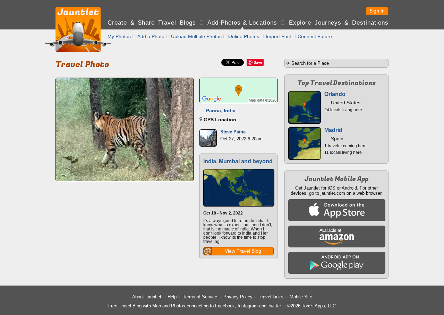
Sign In (377, 11)
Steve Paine (233, 131)
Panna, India (221, 110)
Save (258, 62)
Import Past (278, 36)
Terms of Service (200, 296)
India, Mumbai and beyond (238, 161)
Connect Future (315, 36)
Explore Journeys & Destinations (338, 22)
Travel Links (271, 296)
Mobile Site (301, 296)
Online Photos (243, 36)
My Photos (119, 36)
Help (172, 296)
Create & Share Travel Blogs (152, 22)
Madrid (333, 130)
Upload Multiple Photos (196, 36)
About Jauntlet (146, 296)
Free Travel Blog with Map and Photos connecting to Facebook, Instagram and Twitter (194, 305)
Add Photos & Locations (242, 22)
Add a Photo (150, 36)
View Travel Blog (243, 251)
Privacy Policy (238, 296)
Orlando (334, 94)
